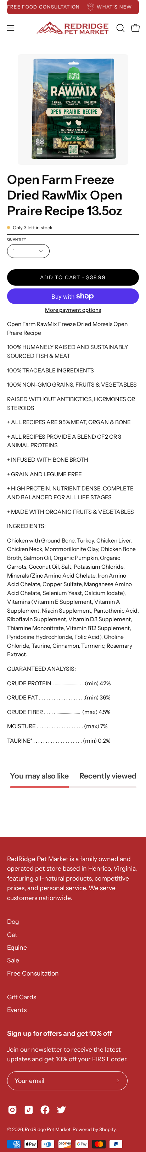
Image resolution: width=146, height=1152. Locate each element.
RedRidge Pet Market (48, 1129)
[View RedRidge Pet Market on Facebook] (45, 1110)
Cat (12, 934)
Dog (13, 921)
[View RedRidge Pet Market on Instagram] (12, 1110)
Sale (13, 960)
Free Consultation (33, 973)
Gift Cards (21, 997)
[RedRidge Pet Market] (73, 27)
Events (17, 1009)
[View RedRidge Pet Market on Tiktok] (28, 1110)
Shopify (107, 1129)
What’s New (118, 7)
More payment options (73, 310)
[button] (120, 28)
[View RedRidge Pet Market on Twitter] (61, 1110)
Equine (17, 947)
